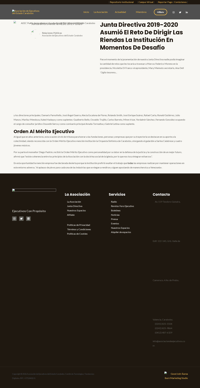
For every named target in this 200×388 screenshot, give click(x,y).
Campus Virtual (146, 2)
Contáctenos (180, 2)
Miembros (141, 12)
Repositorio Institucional (122, 2)
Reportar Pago (165, 2)
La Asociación (101, 12)
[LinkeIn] (187, 12)
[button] (105, 2)
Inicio (86, 12)
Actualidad (121, 12)
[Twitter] (180, 12)
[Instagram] (173, 12)
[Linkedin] (28, 218)
